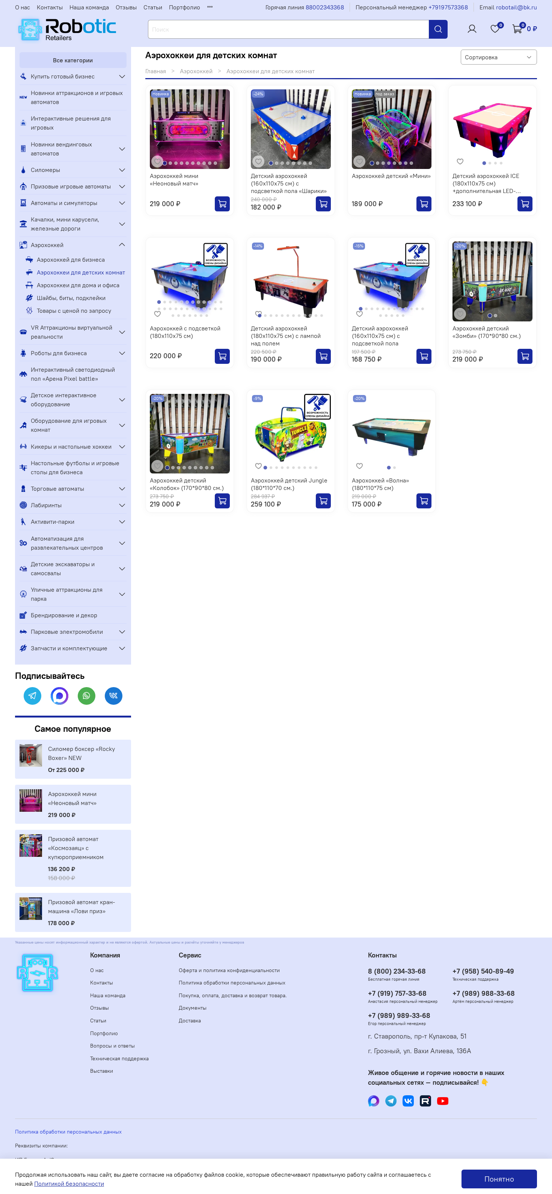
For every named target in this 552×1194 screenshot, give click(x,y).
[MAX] (59, 696)
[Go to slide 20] (198, 309)
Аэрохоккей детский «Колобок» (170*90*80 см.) (187, 483)
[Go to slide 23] (215, 309)
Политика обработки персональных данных (232, 982)
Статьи (152, 7)
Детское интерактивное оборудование (64, 399)
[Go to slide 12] (221, 302)
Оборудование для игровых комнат (69, 425)
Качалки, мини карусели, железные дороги (65, 224)
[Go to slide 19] (193, 309)
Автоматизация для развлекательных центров (67, 543)
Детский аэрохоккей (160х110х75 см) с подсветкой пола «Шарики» (289, 183)
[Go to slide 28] (190, 315)
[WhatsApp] (86, 696)
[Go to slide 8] (204, 163)
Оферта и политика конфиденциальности (229, 970)
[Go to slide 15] (170, 309)
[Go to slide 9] (209, 163)
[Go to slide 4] (181, 163)
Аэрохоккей (196, 71)
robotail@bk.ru (516, 7)
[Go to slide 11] (215, 302)
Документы (193, 1007)
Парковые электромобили (67, 631)
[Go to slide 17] (181, 309)
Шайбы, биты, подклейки (71, 298)
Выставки (101, 1070)
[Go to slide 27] (184, 315)
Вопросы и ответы (112, 1045)
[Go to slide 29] (195, 315)
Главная (155, 71)
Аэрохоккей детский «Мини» (391, 175)
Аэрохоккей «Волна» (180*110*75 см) (380, 483)
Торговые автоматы (57, 488)
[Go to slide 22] (209, 309)
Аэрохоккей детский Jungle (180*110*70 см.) (289, 483)
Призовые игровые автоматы (71, 186)
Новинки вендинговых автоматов (61, 148)
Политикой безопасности (69, 1183)
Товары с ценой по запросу (74, 310)
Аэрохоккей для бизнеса (71, 259)
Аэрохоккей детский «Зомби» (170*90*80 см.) (486, 331)
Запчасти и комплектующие (69, 648)
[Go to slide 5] (187, 163)
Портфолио (184, 7)
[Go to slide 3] (176, 163)
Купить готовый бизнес (63, 76)
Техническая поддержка (119, 1058)
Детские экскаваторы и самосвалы (63, 568)
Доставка (190, 1020)
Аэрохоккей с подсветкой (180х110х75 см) (185, 331)
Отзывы (126, 7)
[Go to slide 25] (173, 315)
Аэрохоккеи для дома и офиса (78, 285)
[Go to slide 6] (193, 163)
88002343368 (325, 7)
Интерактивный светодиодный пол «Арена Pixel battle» (73, 374)
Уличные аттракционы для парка (67, 594)
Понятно (499, 1178)
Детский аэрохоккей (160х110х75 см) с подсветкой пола (380, 335)
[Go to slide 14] (164, 309)
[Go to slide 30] (201, 315)
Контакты (50, 7)
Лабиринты (46, 505)
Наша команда (89, 7)
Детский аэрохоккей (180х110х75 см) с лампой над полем (286, 335)
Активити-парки (52, 521)
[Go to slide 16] (176, 309)
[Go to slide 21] (204, 309)
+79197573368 (448, 7)
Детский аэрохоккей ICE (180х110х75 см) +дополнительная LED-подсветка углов (485, 187)
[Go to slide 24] (221, 309)
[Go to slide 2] (170, 163)
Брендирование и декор (64, 615)
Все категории (73, 60)
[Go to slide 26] (178, 315)
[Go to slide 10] (215, 163)
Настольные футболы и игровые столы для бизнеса (75, 467)
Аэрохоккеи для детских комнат (81, 272)
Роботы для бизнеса (59, 353)
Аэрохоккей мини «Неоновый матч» (174, 179)
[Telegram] (32, 696)
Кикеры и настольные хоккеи (71, 446)
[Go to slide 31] (206, 315)
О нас (22, 7)
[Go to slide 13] (159, 309)
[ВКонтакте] (113, 696)
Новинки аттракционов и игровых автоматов (77, 97)
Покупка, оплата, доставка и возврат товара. (233, 995)
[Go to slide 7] (198, 163)
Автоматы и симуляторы (64, 203)
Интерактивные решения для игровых (71, 123)
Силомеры (45, 169)
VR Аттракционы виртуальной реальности (71, 332)
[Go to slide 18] (187, 309)
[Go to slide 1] (164, 163)
